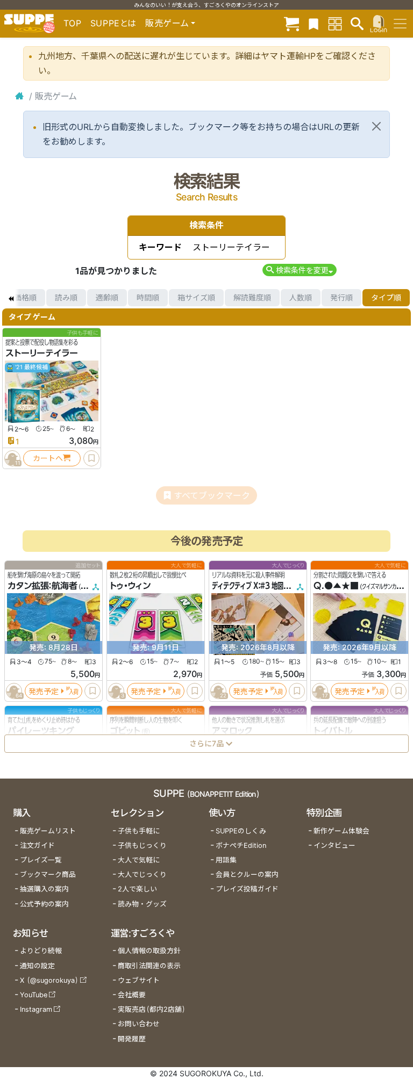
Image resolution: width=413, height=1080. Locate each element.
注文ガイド (37, 845)
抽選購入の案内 (44, 889)
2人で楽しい (137, 889)
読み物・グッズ (142, 904)
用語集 (226, 860)
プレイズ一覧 (41, 860)
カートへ (48, 458)
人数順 (300, 297)
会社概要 (132, 995)
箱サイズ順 (196, 297)
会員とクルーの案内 (247, 874)
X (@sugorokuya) (49, 980)
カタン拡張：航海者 (42, 585)
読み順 (66, 297)
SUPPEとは (113, 23)
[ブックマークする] (91, 458)
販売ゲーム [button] (167, 23)
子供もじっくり (142, 845)
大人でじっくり (142, 874)
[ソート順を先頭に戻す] (10, 297)
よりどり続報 (41, 951)
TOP (72, 23)
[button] (299, 270)
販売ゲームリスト (48, 831)
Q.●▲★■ (336, 585)
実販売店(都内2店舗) (152, 1009)
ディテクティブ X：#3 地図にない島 (259, 585)
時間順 (148, 297)
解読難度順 (252, 297)
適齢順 (107, 297)
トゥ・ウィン (130, 585)
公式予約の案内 (44, 904)
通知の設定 (37, 966)
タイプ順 (386, 297)
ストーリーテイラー (41, 353)
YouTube (33, 995)
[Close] (376, 126)
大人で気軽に (139, 860)
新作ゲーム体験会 (341, 831)
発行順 (341, 297)
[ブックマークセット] (313, 23)
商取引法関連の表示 (149, 966)
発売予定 (44, 690)
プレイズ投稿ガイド (247, 889)
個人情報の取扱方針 (149, 951)
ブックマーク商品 (48, 874)
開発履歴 (132, 1039)
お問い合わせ (139, 1024)
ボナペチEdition (241, 845)
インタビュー (334, 845)
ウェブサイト (139, 980)
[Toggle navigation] (400, 23)
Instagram (36, 1009)
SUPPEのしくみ (241, 831)
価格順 (25, 297)
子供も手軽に (139, 831)
